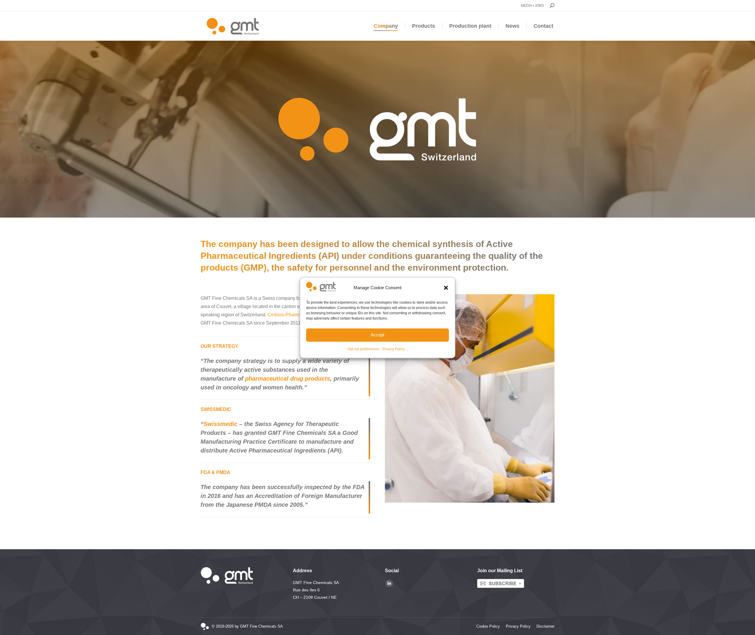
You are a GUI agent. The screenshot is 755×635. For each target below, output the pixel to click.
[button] (446, 288)
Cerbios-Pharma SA (288, 314)
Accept (377, 334)
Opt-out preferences (363, 349)
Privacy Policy (393, 349)
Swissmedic (220, 424)
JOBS (539, 6)
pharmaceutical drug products (287, 378)
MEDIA (526, 6)
